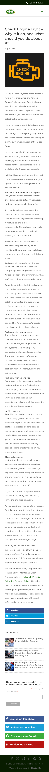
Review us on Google (23, 736)
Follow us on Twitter (23, 727)
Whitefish (36, 577)
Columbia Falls (12, 581)
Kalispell (27, 577)
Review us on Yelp (21, 744)
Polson (27, 581)
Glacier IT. (36, 768)
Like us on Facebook (22, 719)
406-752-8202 (35, 3)
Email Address (12, 691)
